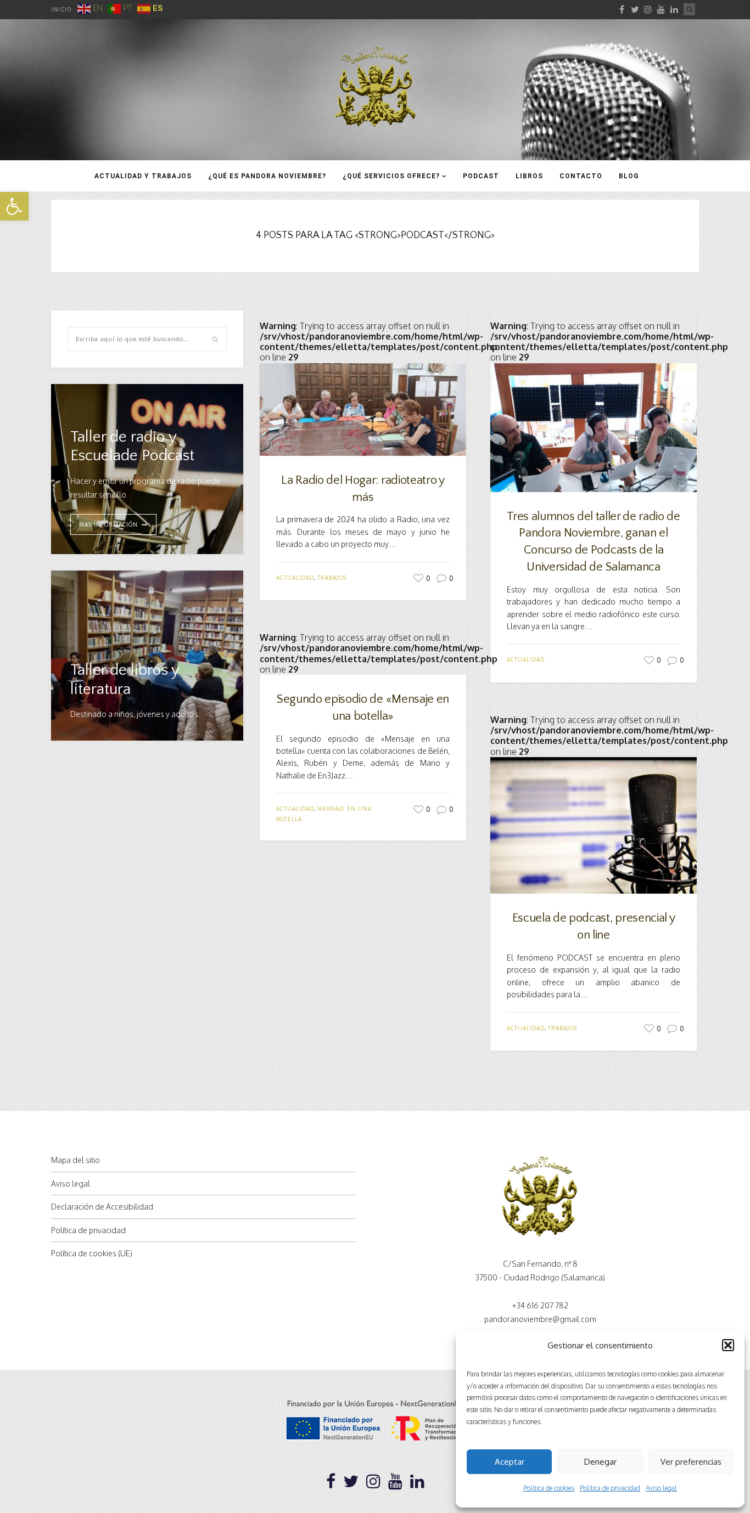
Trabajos (331, 577)
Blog (629, 176)
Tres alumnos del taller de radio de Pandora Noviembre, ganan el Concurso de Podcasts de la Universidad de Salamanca (593, 542)
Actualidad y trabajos (143, 176)
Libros (529, 176)
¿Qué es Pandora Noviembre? (267, 176)
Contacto (580, 176)
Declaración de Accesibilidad (102, 1206)
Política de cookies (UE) (91, 1253)
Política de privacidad (610, 1488)
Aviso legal (661, 1488)
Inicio (61, 10)
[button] (14, 206)
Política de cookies (548, 1488)
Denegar (600, 1461)
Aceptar (509, 1461)
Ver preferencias (691, 1461)
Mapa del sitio (75, 1160)
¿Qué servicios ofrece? (391, 176)
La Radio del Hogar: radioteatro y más (362, 488)
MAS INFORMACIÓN (108, 524)
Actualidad (295, 577)
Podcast (481, 176)
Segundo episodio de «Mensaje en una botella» (363, 707)
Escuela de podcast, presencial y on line (593, 926)
